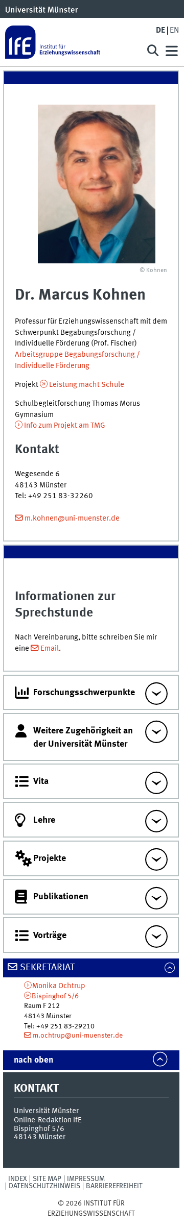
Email (49, 649)
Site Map (47, 1179)
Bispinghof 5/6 (55, 996)
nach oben (33, 1060)
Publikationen (60, 896)
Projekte (49, 858)
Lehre (44, 820)
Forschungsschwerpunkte (84, 692)
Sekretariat (47, 967)
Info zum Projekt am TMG (64, 426)
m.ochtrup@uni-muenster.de (78, 1035)
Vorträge (49, 935)
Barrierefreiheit (114, 1186)
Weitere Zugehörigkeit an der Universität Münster (83, 737)
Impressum (86, 1179)
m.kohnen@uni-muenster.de (72, 518)
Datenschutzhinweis (44, 1186)
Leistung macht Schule (86, 385)
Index (17, 1179)
